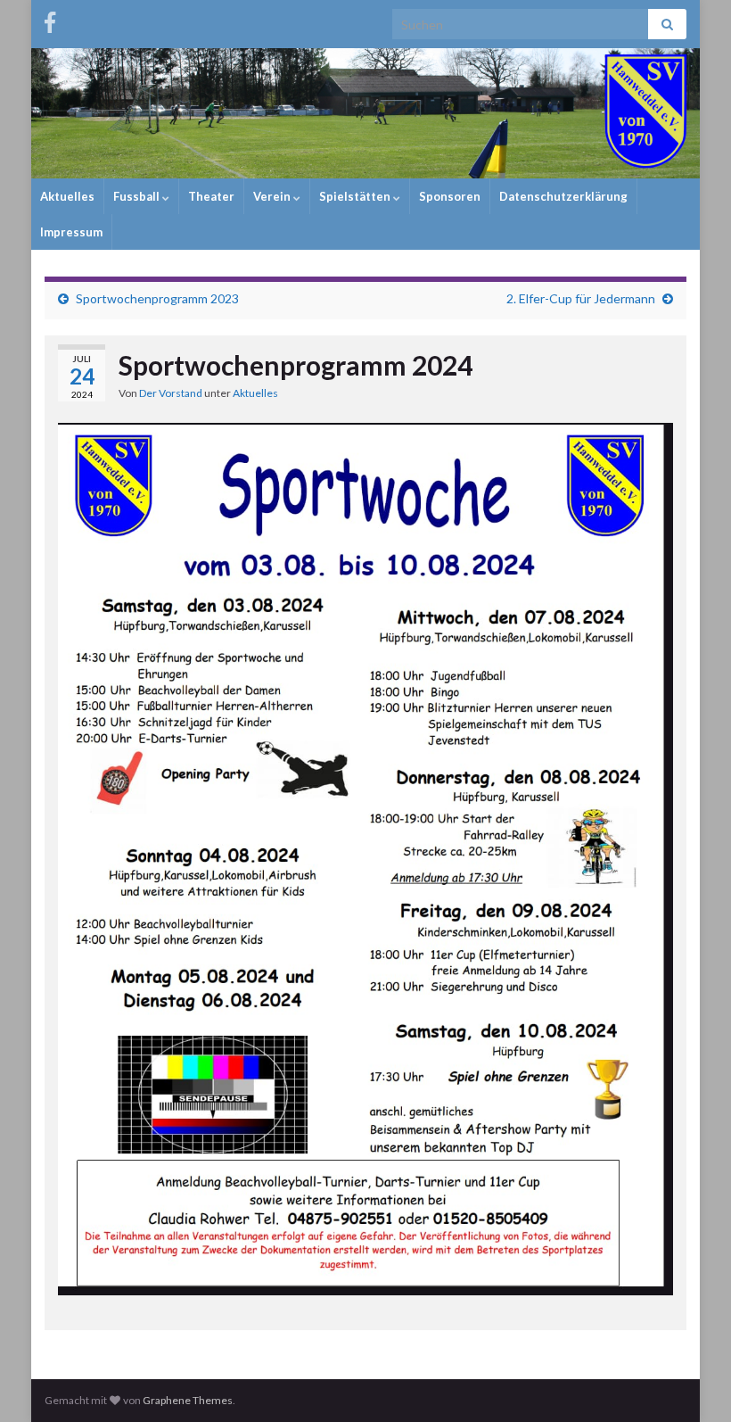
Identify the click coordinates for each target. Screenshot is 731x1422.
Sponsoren (449, 196)
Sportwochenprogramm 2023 (157, 298)
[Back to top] (691, 1382)
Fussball (137, 196)
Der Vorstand (170, 393)
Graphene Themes (188, 1400)
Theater (211, 196)
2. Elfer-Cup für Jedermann (580, 298)
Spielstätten (356, 196)
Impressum (71, 232)
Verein (273, 196)
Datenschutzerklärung (563, 196)
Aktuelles (67, 196)
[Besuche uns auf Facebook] (50, 19)
